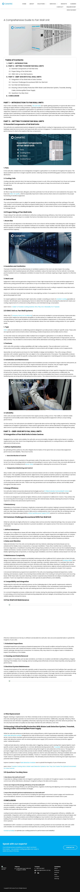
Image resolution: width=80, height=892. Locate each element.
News (55, 874)
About (31, 4)
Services (53, 4)
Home (24, 4)
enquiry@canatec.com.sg (43, 870)
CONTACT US (70, 847)
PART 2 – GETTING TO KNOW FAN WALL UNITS (26, 66)
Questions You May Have (20, 93)
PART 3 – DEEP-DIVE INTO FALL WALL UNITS (24, 77)
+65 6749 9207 (40, 868)
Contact (60, 7)
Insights (64, 4)
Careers (73, 4)
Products (56, 870)
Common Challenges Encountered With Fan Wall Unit (30, 82)
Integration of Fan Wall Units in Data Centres (27, 79)
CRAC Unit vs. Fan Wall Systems (22, 74)
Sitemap (56, 878)
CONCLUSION (13, 96)
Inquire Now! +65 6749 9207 (71, 7)
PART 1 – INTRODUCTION (17, 63)
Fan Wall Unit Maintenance (21, 85)
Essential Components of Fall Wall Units (25, 69)
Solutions (41, 4)
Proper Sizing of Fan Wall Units (22, 71)
